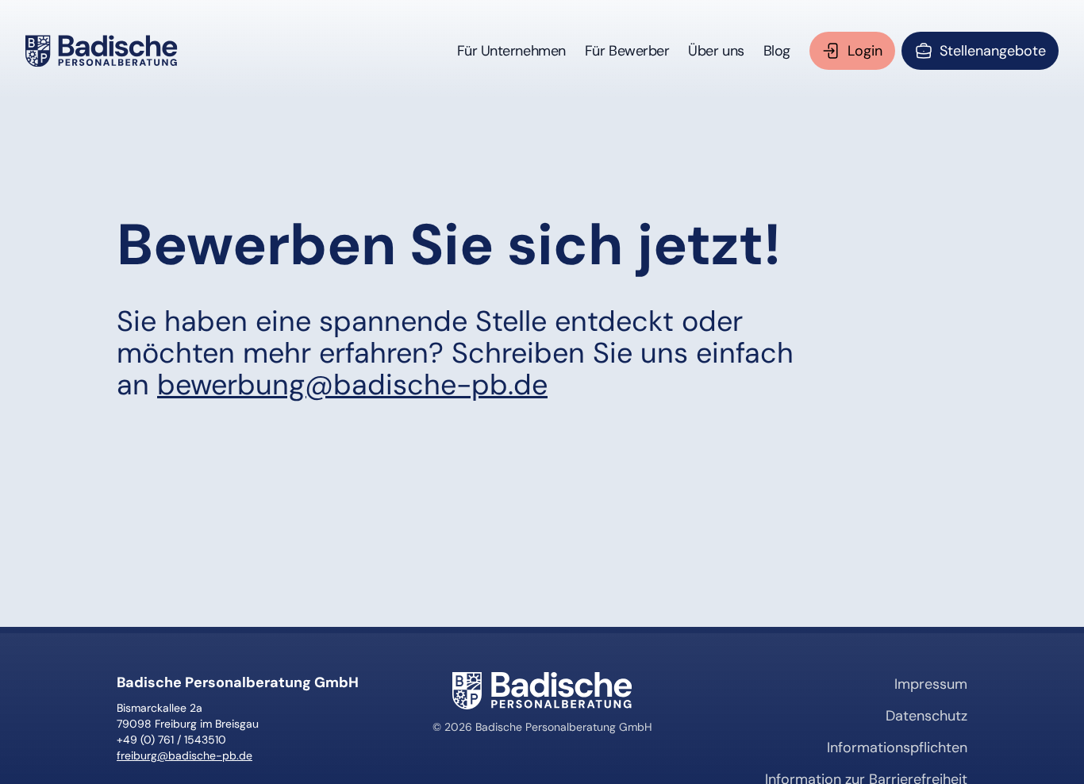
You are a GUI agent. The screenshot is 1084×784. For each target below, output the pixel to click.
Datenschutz (926, 715)
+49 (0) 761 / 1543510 (171, 739)
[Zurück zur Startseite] (101, 51)
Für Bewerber (627, 50)
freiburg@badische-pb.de (184, 755)
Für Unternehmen (511, 50)
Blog (776, 50)
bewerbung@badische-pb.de (352, 384)
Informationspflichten (897, 747)
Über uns (716, 50)
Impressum (930, 684)
